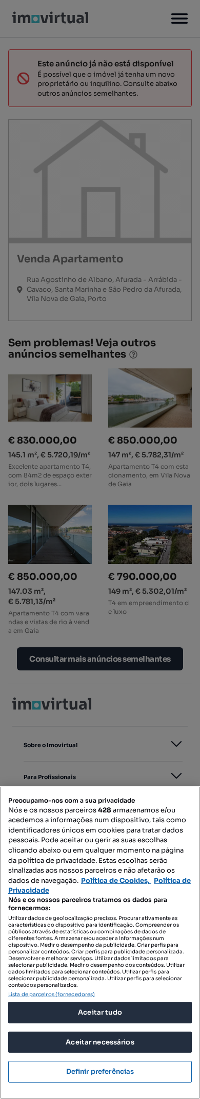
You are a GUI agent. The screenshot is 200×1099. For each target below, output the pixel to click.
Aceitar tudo (100, 1012)
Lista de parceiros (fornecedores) (51, 994)
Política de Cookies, (116, 880)
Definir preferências (100, 1071)
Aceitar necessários (100, 1042)
